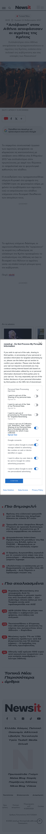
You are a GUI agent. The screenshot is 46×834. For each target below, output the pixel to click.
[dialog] (23, 417)
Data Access (23, 490)
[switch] (36, 396)
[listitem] (23, 390)
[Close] (41, 344)
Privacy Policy (37, 490)
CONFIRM (14, 481)
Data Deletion (8, 490)
